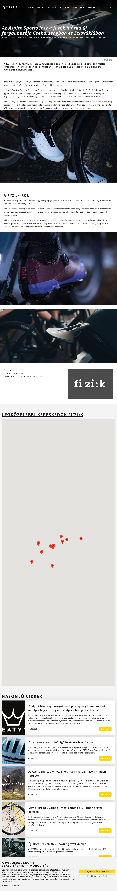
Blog (82, 7)
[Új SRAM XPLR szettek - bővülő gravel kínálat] (13, 850)
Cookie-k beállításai (97, 876)
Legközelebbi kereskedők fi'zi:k (42, 414)
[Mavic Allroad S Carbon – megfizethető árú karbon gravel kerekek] (13, 819)
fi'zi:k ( (13, 373)
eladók (19, 373)
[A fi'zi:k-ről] (58, 268)
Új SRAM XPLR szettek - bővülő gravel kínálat (57, 844)
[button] (41, 552)
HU (110, 7)
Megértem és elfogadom (97, 871)
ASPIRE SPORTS (8, 37)
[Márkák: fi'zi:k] (90, 384)
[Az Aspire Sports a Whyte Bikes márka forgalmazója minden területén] (13, 783)
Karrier (74, 7)
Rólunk (31, 7)
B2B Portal (64, 7)
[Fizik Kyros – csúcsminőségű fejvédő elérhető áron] (13, 750)
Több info (105, 729)
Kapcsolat (91, 7)
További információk (11, 885)
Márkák (40, 7)
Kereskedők (52, 7)
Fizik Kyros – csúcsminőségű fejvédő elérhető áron (60, 742)
